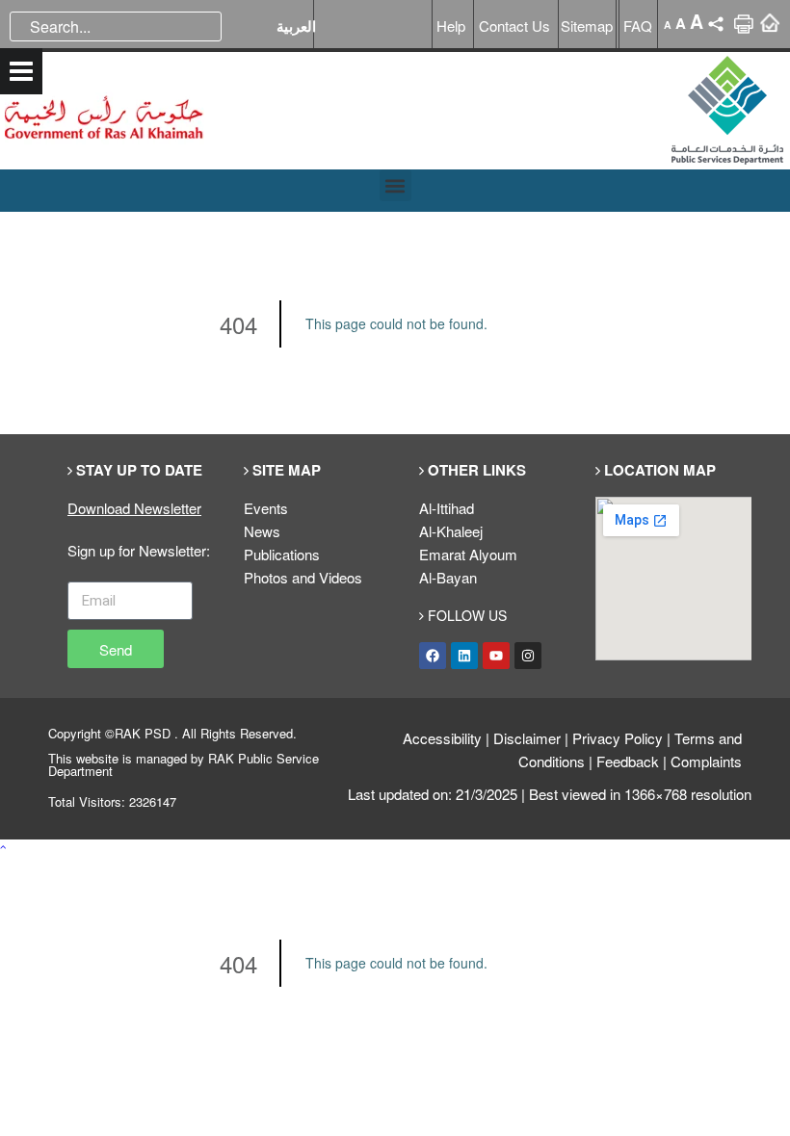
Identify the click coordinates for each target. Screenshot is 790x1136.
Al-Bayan (448, 577)
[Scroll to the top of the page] (3, 846)
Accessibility (442, 738)
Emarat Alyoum (468, 554)
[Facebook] (432, 655)
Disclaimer (527, 738)
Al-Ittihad (446, 508)
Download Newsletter (134, 508)
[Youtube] (496, 655)
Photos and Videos (303, 577)
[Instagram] (527, 655)
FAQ (637, 25)
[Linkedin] (464, 655)
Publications (282, 554)
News (262, 531)
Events (266, 508)
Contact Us (514, 25)
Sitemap (587, 25)
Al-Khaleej (451, 531)
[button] (395, 185)
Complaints (706, 761)
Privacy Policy (617, 738)
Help (450, 25)
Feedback (627, 761)
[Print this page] (744, 31)
